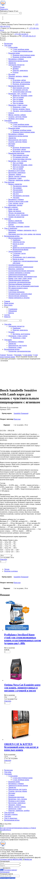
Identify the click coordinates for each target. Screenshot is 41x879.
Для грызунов (9, 182)
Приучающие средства (21, 88)
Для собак (7, 45)
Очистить (3, 559)
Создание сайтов (11, 859)
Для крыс (16, 197)
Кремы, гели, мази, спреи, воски (20, 278)
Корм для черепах (14, 211)
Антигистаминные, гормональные (20, 267)
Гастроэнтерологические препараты (21, 271)
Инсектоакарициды (15, 238)
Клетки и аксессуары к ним (18, 201)
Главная (7, 301)
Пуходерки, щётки (19, 80)
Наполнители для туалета (17, 140)
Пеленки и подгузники (16, 170)
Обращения (12, 311)
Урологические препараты (17, 296)
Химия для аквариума (16, 217)
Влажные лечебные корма (22, 57)
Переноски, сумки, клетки (17, 105)
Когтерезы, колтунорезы (21, 82)
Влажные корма (14, 53)
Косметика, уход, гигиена (17, 93)
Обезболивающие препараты (18, 280)
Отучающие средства (20, 90)
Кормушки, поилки (15, 205)
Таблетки (16, 255)
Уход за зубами (18, 101)
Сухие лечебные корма (21, 49)
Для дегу (16, 194)
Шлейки (16, 68)
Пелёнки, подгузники (16, 118)
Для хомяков (17, 188)
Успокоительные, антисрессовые (20, 294)
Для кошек (8, 120)
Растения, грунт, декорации (18, 215)
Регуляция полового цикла (18, 288)
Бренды (11, 313)
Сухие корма (13, 47)
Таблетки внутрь (19, 242)
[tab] (22, 569)
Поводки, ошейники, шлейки (19, 180)
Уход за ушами (18, 99)
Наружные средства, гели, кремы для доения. (24, 234)
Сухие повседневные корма (22, 51)
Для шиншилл (18, 192)
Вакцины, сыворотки (16, 269)
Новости (7, 317)
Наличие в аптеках (11, 571)
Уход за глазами (18, 97)
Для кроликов (17, 190)
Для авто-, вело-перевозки (22, 111)
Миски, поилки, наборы (17, 115)
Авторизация (4, 872)
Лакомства (12, 63)
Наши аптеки (9, 303)
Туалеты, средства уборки (17, 117)
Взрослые (17, 419)
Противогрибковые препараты (19, 284)
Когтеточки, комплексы (16, 172)
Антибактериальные (15, 265)
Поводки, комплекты (20, 70)
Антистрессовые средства (22, 92)
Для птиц (7, 219)
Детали (6, 569)
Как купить (8, 305)
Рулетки (15, 72)
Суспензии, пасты (19, 253)
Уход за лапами (18, 103)
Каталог (10, 355)
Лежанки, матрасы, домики (18, 76)
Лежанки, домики (14, 174)
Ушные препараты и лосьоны (19, 298)
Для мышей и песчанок (21, 195)
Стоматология (13, 290)
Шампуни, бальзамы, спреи (22, 95)
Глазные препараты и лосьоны (19, 272)
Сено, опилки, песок (15, 203)
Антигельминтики (15, 251)
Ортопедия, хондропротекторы (19, 282)
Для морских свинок (20, 186)
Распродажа (8, 43)
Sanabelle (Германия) (21, 413)
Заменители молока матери (18, 61)
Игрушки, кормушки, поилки (19, 226)
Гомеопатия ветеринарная (17, 274)
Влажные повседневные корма (24, 55)
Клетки (11, 224)
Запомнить (6, 868)
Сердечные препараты (16, 292)
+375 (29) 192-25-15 (29, 36)
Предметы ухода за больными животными (23, 286)
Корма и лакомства (15, 184)
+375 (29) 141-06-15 (21, 34)
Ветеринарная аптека (11, 236)
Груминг (11, 78)
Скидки (7, 315)
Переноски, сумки (19, 107)
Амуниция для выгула (16, 65)
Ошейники (16, 66)
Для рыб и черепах (11, 207)
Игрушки (11, 74)
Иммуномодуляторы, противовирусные (22, 276)
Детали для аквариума (16, 213)
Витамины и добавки (16, 59)
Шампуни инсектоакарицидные (24, 247)
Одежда (11, 113)
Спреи (15, 246)
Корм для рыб (13, 209)
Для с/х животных (10, 228)
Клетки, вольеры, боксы (21, 109)
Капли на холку (18, 244)
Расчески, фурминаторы (21, 84)
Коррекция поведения (16, 86)
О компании (12, 309)
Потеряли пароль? (10, 870)
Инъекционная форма (20, 249)
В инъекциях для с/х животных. (24, 257)
